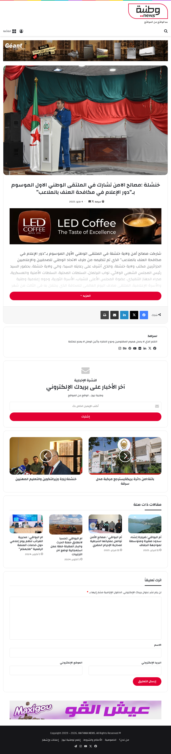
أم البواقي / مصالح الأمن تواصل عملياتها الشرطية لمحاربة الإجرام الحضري (106, 541)
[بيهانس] (124, 348)
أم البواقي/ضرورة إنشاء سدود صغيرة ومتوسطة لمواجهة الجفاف (145, 541)
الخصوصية (110, 739)
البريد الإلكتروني (151, 662)
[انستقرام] (119, 348)
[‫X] (134, 315)
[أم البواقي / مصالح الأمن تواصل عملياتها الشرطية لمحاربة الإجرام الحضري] (105, 523)
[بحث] (166, 31)
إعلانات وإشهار (50, 739)
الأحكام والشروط (92, 739)
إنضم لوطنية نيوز (71, 739)
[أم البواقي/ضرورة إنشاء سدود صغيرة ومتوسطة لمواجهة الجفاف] (145, 523)
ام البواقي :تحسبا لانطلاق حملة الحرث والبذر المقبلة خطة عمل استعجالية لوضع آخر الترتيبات (66, 546)
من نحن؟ (124, 739)
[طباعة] (105, 315)
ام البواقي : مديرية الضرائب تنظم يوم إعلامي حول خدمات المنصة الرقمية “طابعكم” (26, 543)
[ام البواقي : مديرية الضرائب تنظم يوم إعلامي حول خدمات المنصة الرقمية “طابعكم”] (26, 523)
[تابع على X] (92, 201)
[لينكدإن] (124, 315)
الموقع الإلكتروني (71, 662)
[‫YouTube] (134, 348)
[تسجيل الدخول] (21, 31)
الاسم (157, 644)
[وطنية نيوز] (148, 14)
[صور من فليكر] (139, 348)
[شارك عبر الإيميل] (114, 315)
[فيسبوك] (144, 315)
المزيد (86, 296)
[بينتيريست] (129, 348)
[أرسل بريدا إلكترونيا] (89, 201)
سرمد (98, 201)
